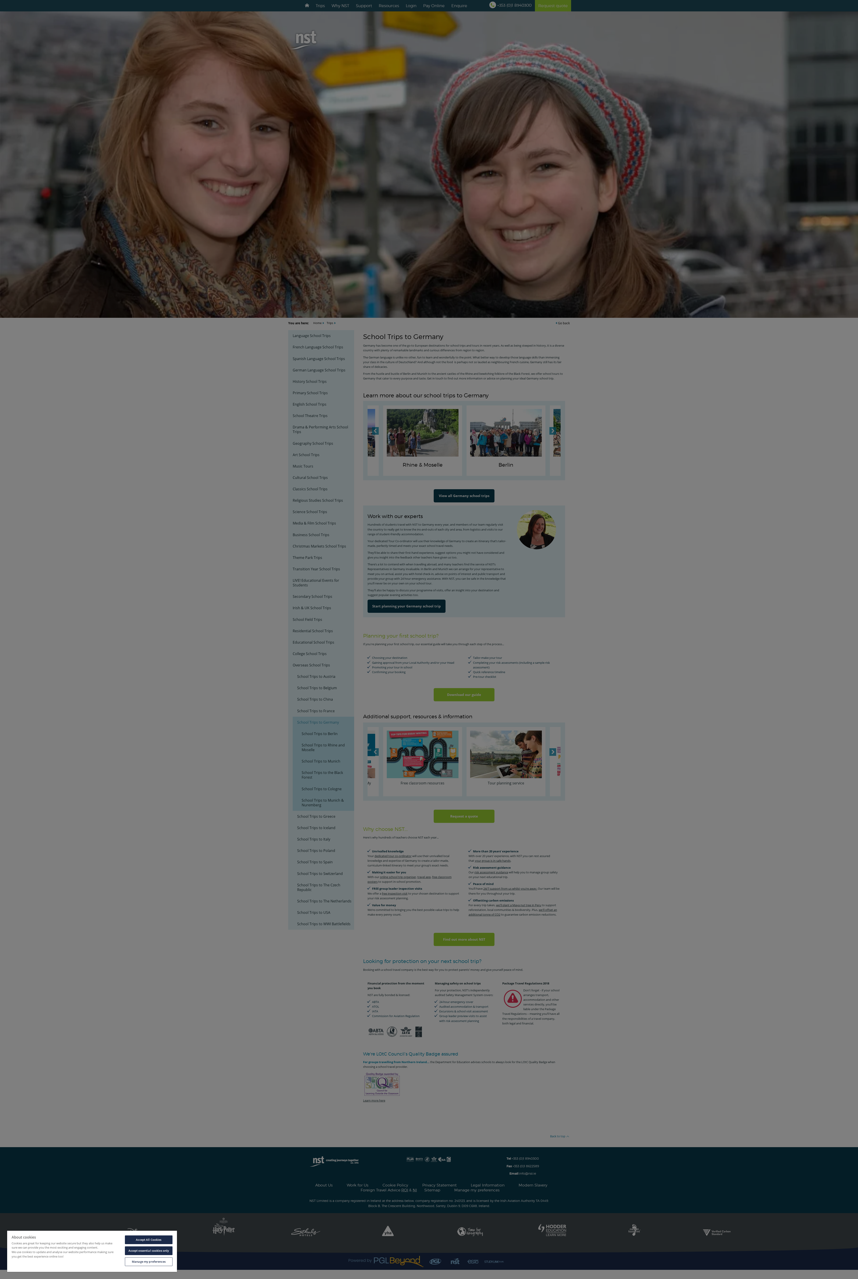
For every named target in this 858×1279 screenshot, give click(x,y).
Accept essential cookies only (148, 1251)
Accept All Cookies (148, 1240)
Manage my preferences (149, 1262)
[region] (92, 1251)
